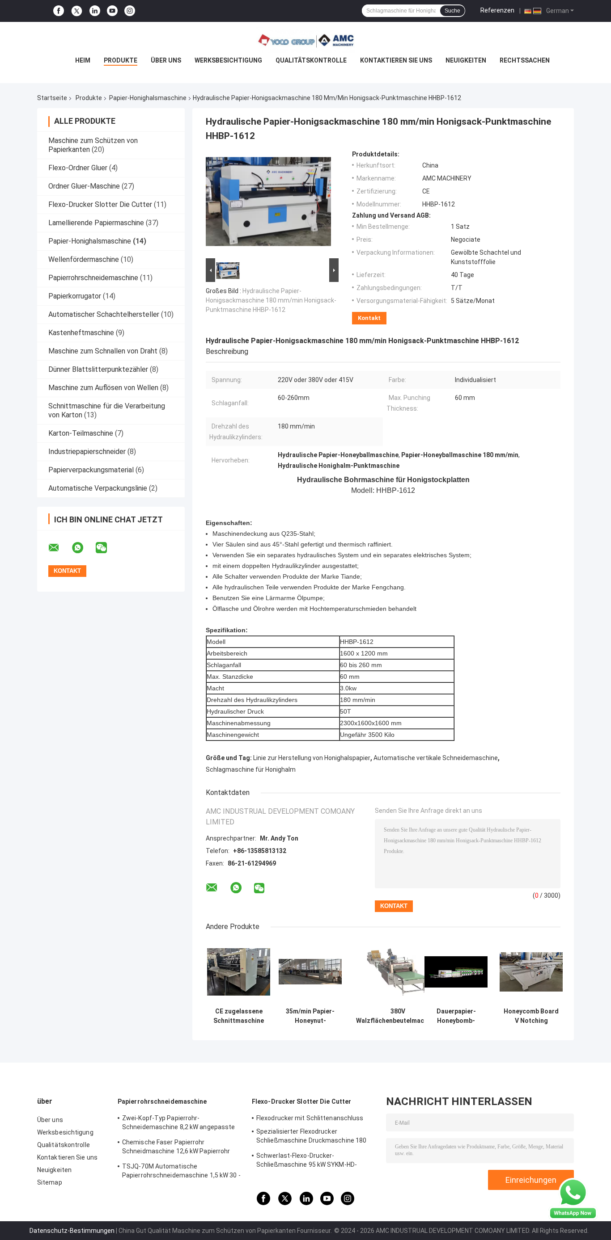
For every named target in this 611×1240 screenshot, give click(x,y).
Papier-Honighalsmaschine (148, 97)
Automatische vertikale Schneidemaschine (435, 757)
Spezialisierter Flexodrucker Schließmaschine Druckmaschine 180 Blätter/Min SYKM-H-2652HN (311, 1137)
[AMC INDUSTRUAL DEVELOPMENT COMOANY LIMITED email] (59, 547)
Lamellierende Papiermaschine (96, 223)
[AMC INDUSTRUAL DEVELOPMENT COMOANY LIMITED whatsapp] (83, 547)
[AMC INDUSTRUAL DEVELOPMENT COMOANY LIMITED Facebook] (59, 11)
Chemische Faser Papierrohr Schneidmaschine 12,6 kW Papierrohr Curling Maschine (176, 1148)
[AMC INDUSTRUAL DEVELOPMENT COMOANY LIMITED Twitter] (76, 11)
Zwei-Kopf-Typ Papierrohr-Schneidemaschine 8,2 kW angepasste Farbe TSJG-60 (178, 1123)
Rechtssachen (525, 60)
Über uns (166, 60)
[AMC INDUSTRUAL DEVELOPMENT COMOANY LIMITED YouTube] (112, 11)
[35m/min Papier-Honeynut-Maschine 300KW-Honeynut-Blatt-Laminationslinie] (310, 971)
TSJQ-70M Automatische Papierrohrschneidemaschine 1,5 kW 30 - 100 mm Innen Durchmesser (181, 1172)
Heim (82, 60)
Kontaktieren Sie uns (396, 60)
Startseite (52, 97)
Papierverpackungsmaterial (91, 470)
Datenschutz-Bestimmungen (72, 1230)
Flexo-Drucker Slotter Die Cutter (100, 204)
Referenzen (497, 10)
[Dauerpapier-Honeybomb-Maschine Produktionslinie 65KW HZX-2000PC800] (456, 971)
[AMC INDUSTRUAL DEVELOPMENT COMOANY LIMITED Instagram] (130, 11)
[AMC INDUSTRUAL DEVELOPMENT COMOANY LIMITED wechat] (107, 547)
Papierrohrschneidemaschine (93, 277)
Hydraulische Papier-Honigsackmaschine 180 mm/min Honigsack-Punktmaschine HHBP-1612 (271, 300)
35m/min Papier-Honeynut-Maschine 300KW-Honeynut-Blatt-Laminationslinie (310, 1016)
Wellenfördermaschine (83, 259)
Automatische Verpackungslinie (97, 488)
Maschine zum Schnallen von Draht (102, 351)
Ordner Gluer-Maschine (84, 186)
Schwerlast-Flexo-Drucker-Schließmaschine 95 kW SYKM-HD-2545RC (306, 1161)
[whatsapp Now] (573, 1198)
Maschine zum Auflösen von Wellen (103, 387)
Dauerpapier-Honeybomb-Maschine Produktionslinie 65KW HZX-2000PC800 (456, 1016)
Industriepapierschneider (87, 451)
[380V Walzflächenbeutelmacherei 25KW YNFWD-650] (397, 971)
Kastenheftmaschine (81, 332)
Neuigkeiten (466, 60)
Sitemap (49, 1182)
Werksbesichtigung (228, 60)
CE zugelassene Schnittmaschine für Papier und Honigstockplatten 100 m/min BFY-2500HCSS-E (238, 1016)
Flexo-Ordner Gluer (77, 168)
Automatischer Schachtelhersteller (103, 314)
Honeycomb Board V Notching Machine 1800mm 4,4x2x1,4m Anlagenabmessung (531, 1016)
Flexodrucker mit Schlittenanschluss (310, 1118)
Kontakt (369, 318)
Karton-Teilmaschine (80, 433)
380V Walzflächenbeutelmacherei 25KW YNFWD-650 (397, 1016)
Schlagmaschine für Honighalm (251, 769)
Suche (452, 11)
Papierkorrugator (74, 296)
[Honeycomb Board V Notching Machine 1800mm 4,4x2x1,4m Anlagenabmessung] (531, 971)
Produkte (120, 60)
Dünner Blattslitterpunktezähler (98, 369)
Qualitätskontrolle (311, 60)
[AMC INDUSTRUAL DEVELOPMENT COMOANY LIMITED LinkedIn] (95, 11)
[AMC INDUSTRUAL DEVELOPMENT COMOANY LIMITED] (305, 39)
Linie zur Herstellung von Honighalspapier (311, 757)
